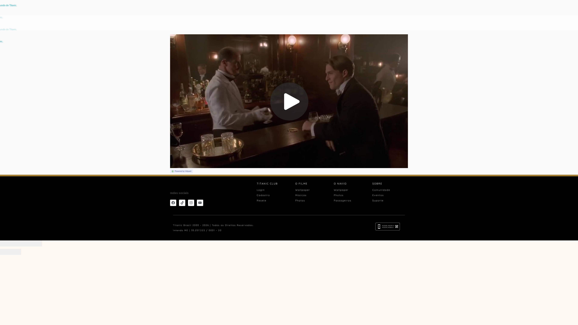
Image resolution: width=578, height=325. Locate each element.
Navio (258, 23)
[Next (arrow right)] (16, 252)
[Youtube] (200, 203)
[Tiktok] (182, 203)
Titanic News (297, 23)
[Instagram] (191, 203)
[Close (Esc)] (5, 243)
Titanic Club (320, 23)
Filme (245, 23)
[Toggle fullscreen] (26, 243)
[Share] (16, 243)
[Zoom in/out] (37, 243)
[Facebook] (173, 203)
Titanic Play (274, 23)
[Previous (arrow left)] (5, 252)
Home (233, 23)
